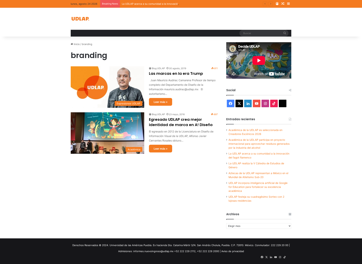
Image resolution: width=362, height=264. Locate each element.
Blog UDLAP (158, 68)
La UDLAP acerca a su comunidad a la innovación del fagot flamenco (162, 3)
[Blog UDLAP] (80, 18)
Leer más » (160, 101)
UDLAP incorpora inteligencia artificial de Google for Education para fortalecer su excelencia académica (258, 186)
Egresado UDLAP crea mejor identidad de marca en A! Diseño (181, 122)
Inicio (76, 44)
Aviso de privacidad (232, 251)
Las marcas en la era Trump (176, 73)
